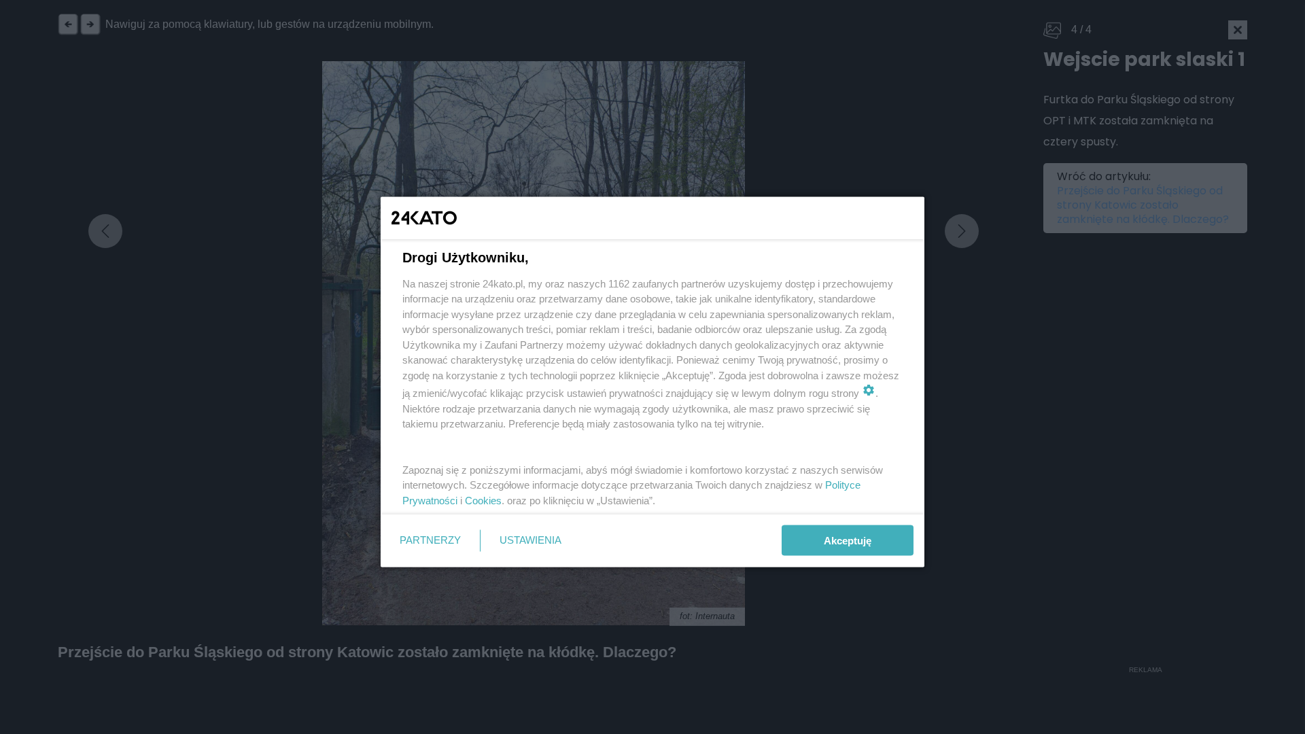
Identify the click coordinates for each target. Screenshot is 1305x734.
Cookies (483, 500)
